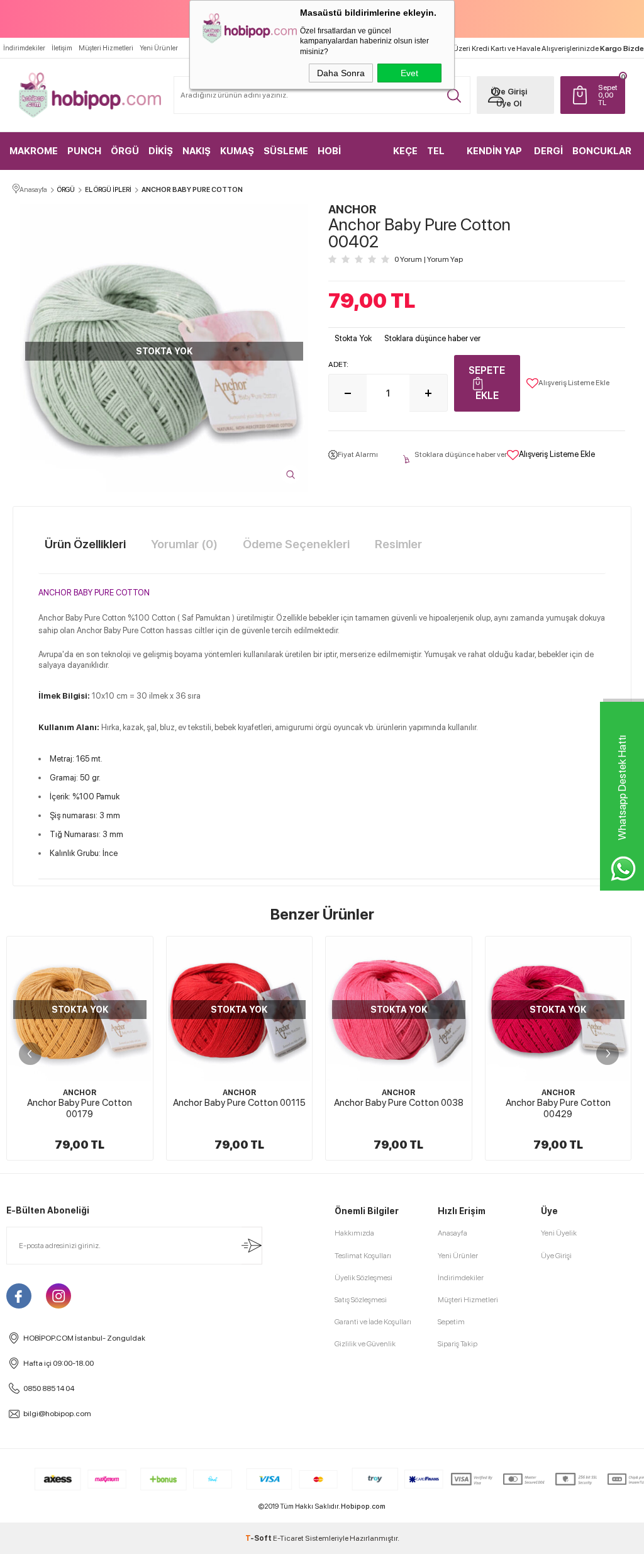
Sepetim (451, 1321)
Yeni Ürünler (159, 48)
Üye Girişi (509, 91)
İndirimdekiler (24, 48)
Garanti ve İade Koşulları (373, 1321)
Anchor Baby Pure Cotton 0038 (399, 1102)
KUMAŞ (237, 151)
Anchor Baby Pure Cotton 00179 (79, 1108)
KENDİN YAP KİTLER (494, 157)
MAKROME (33, 151)
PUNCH (84, 151)
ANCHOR (79, 1092)
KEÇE (405, 151)
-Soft (259, 1538)
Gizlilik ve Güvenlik (365, 1343)
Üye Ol (508, 103)
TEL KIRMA (442, 157)
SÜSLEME (286, 151)
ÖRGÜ (125, 151)
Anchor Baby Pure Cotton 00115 (239, 1102)
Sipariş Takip (457, 1343)
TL (608, 95)
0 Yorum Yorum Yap (428, 259)
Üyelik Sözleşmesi (363, 1277)
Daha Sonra (341, 73)
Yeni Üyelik (559, 1233)
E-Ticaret (288, 1538)
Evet (409, 73)
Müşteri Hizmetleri (106, 48)
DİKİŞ (160, 151)
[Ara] (454, 96)
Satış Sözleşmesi (361, 1299)
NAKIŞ (196, 151)
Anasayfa (452, 1233)
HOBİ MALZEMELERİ (351, 157)
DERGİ (548, 151)
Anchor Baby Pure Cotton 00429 (558, 1108)
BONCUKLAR (601, 151)
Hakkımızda (354, 1233)
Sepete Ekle (487, 383)
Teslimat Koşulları (363, 1255)
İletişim (62, 48)
